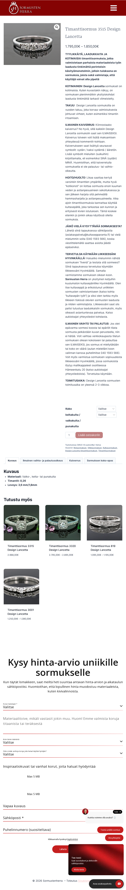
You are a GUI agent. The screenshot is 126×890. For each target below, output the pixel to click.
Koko (68, 408)
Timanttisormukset (107, 451)
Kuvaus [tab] (12, 460)
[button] (56, 27)
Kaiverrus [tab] (75, 460)
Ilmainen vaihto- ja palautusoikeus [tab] (43, 460)
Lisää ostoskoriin (89, 435)
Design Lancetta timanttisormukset (81, 451)
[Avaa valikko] (113, 7)
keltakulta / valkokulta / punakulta (73, 420)
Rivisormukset (80, 448)
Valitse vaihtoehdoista (21, 562)
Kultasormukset (110, 448)
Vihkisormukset (95, 448)
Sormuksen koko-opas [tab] (100, 460)
